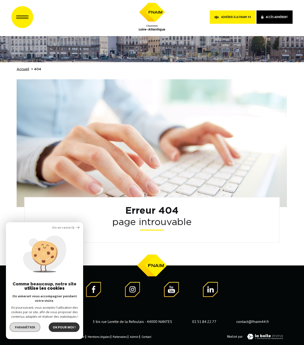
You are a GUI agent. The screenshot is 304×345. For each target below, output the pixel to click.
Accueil (23, 69)
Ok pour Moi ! (64, 327)
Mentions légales (99, 337)
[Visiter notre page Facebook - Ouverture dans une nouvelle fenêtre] (94, 290)
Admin (134, 337)
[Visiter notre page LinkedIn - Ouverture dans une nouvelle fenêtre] (210, 290)
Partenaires (120, 337)
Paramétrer (25, 327)
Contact (146, 337)
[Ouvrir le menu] (22, 17)
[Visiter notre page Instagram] (132, 290)
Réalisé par (235, 336)
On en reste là (63, 227)
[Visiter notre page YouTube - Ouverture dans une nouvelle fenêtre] (171, 290)
